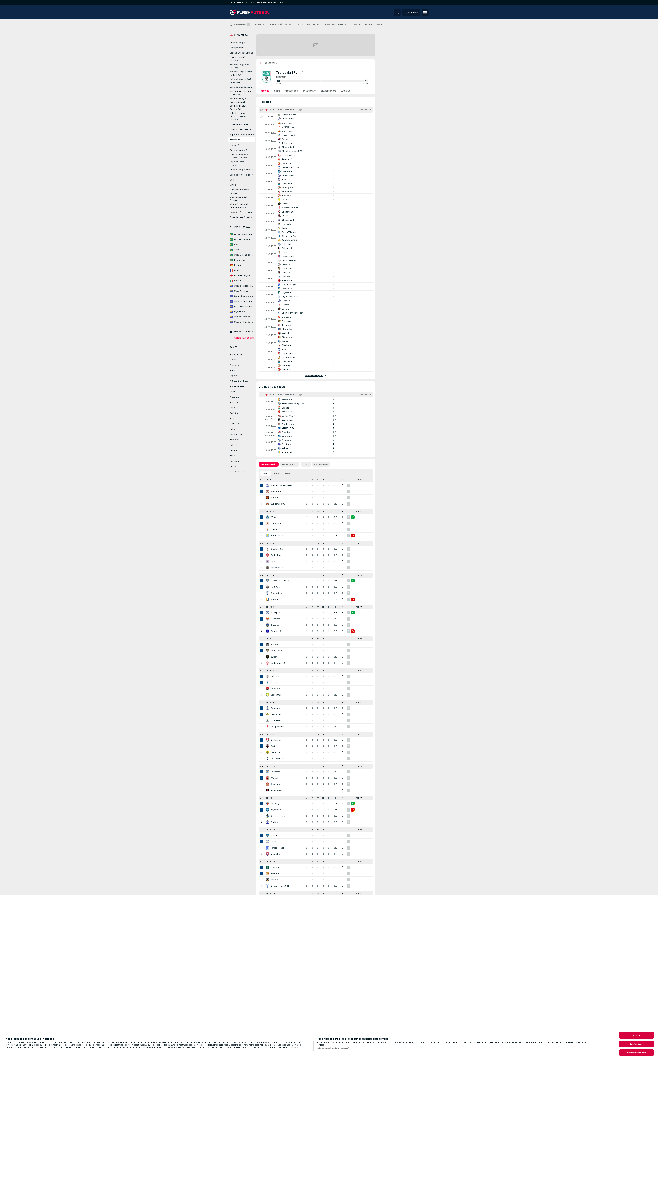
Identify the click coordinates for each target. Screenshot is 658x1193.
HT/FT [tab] (306, 464)
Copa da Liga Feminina (241, 217)
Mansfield (275, 599)
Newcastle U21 (278, 567)
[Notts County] (267, 650)
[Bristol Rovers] (267, 816)
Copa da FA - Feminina (241, 212)
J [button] (306, 480)
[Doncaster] (267, 714)
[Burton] (267, 657)
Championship (237, 47)
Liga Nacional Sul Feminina (238, 198)
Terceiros (293, 1047)
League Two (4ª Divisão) (237, 59)
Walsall (274, 778)
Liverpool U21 (277, 726)
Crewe (274, 529)
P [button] (342, 480)
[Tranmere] (267, 619)
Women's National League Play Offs (239, 206)
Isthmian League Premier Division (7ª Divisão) (239, 116)
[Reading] (267, 803)
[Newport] (267, 879)
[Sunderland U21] (267, 504)
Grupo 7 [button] (270, 671)
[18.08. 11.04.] (324, 81)
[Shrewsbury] (267, 625)
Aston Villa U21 (278, 535)
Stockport (275, 612)
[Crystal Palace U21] (267, 886)
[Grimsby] (267, 644)
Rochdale (275, 708)
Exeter (274, 746)
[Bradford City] (267, 549)
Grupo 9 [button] (270, 734)
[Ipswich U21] (267, 854)
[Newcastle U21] (267, 567)
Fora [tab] (288, 473)
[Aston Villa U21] (267, 535)
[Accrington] (267, 491)
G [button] (335, 480)
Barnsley (275, 676)
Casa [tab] (277, 473)
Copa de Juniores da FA (241, 174)
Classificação (328, 91)
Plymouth (275, 867)
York (273, 561)
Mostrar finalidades (636, 1052)
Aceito (636, 1035)
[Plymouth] (267, 867)
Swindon (275, 873)
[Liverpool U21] (267, 726)
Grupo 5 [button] (270, 607)
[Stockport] (267, 612)
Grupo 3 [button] (270, 543)
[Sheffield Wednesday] (267, 485)
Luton (273, 841)
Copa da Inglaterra (239, 124)
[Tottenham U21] (267, 758)
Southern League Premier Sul (238, 107)
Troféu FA (234, 145)
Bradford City (277, 549)
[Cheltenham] (267, 740)
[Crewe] (267, 529)
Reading (275, 803)
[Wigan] (267, 517)
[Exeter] (267, 746)
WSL (232, 180)
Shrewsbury (276, 625)
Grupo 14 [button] (270, 893)
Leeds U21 (276, 694)
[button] (371, 81)
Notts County (277, 650)
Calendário (309, 91)
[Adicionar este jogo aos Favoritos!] (261, 116)
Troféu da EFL (237, 139)
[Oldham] (267, 682)
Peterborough (278, 847)
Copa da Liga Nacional (241, 87)
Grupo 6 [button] (270, 639)
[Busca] (397, 12)
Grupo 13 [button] (270, 862)
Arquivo (346, 91)
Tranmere (275, 618)
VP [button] (318, 480)
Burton (274, 656)
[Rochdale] (267, 708)
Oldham (274, 682)
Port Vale (275, 587)
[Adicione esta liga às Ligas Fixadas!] (301, 72)
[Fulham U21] (267, 790)
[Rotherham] (267, 555)
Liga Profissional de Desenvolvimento (240, 156)
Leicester (275, 771)
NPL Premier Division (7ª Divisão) (240, 93)
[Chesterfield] (267, 593)
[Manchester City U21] (267, 580)
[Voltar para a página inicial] (253, 12)
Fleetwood (276, 688)
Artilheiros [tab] (321, 464)
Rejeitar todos (636, 1044)
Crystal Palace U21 (280, 885)
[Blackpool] (267, 523)
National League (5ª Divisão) (239, 66)
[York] (267, 561)
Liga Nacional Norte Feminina (239, 191)
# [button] (260, 480)
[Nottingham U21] (267, 663)
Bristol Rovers (278, 816)
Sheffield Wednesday (281, 485)
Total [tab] (265, 473)
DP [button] (323, 480)
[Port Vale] (267, 587)
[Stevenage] (267, 784)
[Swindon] (267, 873)
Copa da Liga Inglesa (240, 129)
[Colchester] (267, 835)
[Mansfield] (267, 599)
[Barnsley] (267, 676)
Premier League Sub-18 (241, 169)
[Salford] (267, 497)
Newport (275, 879)
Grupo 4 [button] (270, 575)
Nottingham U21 (279, 663)
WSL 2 (233, 185)
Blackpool (276, 523)
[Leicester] (267, 771)
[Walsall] (267, 778)
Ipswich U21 (277, 854)
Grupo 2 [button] (270, 511)
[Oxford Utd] (267, 752)
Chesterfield (276, 593)
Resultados (291, 91)
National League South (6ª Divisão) (241, 81)
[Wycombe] (267, 810)
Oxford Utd (276, 752)
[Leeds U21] (267, 695)
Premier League (237, 42)
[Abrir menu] (425, 12)
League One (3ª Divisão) (242, 52)
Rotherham (276, 555)
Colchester (276, 835)
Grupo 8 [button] (270, 702)
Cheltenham (276, 740)
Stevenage (276, 784)
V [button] (312, 480)
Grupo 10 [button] (270, 766)
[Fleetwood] (267, 688)
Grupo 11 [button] (270, 798)
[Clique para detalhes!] (316, 117)
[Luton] (267, 841)
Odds (277, 91)
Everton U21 (276, 631)
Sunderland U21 (278, 503)
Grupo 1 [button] (270, 480)
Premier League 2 (238, 150)
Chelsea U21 (277, 822)
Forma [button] (359, 480)
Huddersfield (277, 720)
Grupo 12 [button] (270, 830)
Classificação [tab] (268, 464)
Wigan (274, 517)
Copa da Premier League (238, 163)
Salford (274, 497)
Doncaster (276, 714)
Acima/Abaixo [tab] (289, 464)
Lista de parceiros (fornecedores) (332, 1048)
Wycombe (276, 809)
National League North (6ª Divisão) (241, 73)
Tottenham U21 (278, 758)
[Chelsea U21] (267, 822)
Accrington (276, 491)
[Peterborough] (267, 848)
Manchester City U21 (281, 580)
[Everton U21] (267, 631)
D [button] (328, 480)
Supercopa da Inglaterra (242, 134)
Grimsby (275, 644)
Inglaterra (270, 63)
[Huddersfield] (267, 720)
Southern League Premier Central (238, 100)
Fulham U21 (276, 790)
